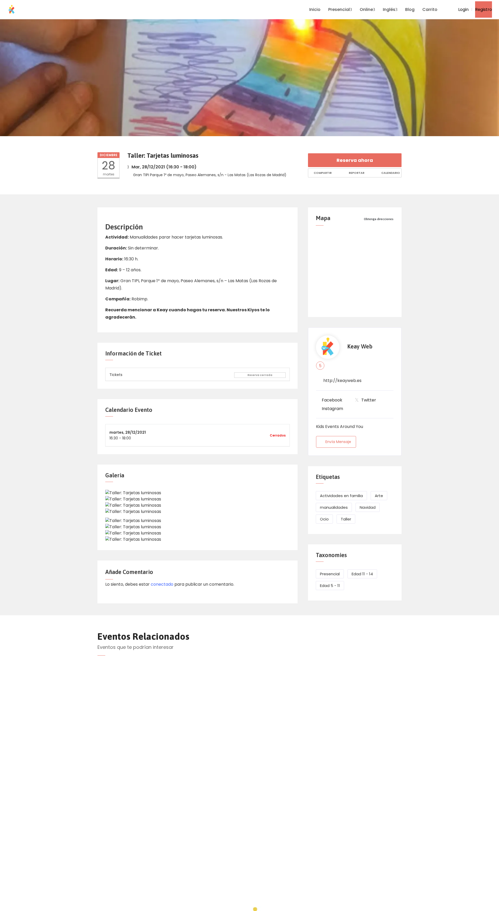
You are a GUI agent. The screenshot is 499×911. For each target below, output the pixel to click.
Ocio (324, 519)
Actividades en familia (341, 495)
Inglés (389, 9)
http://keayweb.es (342, 381)
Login (463, 9)
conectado (162, 584)
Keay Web (359, 346)
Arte (379, 495)
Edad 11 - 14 (362, 574)
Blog (410, 9)
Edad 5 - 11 (330, 585)
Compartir (322, 173)
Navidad (368, 507)
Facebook (332, 400)
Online (366, 9)
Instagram (332, 409)
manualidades (334, 507)
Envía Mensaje (338, 441)
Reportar (356, 173)
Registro (483, 9)
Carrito (429, 9)
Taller (346, 519)
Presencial (339, 9)
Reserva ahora (355, 160)
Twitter (368, 400)
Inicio (314, 9)
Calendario (390, 173)
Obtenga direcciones (378, 219)
